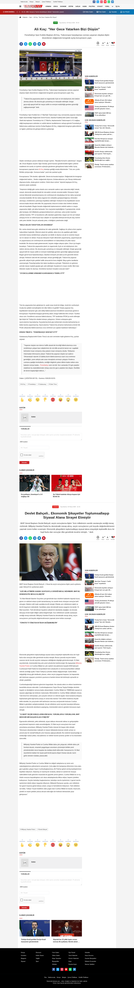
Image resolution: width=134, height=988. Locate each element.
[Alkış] (30, 396)
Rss (45, 977)
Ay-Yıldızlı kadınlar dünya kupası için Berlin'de (66, 495)
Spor (30, 17)
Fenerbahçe (44, 365)
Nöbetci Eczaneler (90, 961)
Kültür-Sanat (40, 955)
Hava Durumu (89, 955)
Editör (33, 417)
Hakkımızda (24, 1)
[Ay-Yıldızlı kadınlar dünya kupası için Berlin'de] (66, 483)
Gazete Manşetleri (90, 958)
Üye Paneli (125, 12)
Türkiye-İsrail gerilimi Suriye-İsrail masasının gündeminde (33, 940)
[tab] (25, 428)
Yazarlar (114, 12)
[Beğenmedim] (45, 396)
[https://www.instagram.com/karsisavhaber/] (101, 1)
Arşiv (70, 961)
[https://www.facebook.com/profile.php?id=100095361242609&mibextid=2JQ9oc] (94, 1)
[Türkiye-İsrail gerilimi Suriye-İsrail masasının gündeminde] (34, 928)
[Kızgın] (53, 396)
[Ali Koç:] (50, 68)
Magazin (23, 958)
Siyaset (100, 6)
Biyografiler (55, 961)
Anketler (87, 952)
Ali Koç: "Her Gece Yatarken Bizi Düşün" (45, 17)
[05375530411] (109, 1)
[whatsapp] (30, 44)
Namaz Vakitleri (89, 964)
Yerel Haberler (72, 955)
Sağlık (77, 6)
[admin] (112, 1)
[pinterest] (44, 44)
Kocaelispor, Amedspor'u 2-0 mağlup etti (31, 495)
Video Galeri (89, 12)
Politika (92, 6)
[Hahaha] (60, 396)
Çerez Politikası (46, 1)
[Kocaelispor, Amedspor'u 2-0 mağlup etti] (34, 483)
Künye (31, 1)
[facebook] (21, 44)
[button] (19, 11)
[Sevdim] (37, 396)
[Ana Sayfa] (20, 17)
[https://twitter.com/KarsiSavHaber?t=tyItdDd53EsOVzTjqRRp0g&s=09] (98, 1)
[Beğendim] (22, 396)
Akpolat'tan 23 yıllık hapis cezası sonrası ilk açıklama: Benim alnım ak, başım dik (66, 941)
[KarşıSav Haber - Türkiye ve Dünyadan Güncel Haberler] (33, 6)
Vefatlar (54, 964)
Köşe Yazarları (56, 958)
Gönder (24, 462)
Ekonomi (63, 6)
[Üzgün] (76, 396)
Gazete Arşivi (72, 964)
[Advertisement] (50, 145)
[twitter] (25, 44)
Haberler (25, 17)
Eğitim (71, 6)
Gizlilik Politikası (58, 1)
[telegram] (34, 44)
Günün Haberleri (73, 958)
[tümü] (112, 6)
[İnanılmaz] (68, 396)
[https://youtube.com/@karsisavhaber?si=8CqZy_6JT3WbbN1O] (105, 1)
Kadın (85, 6)
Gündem (48, 6)
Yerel (107, 6)
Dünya (55, 6)
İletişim (38, 1)
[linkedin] (39, 44)
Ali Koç (41, 169)
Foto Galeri (102, 12)
